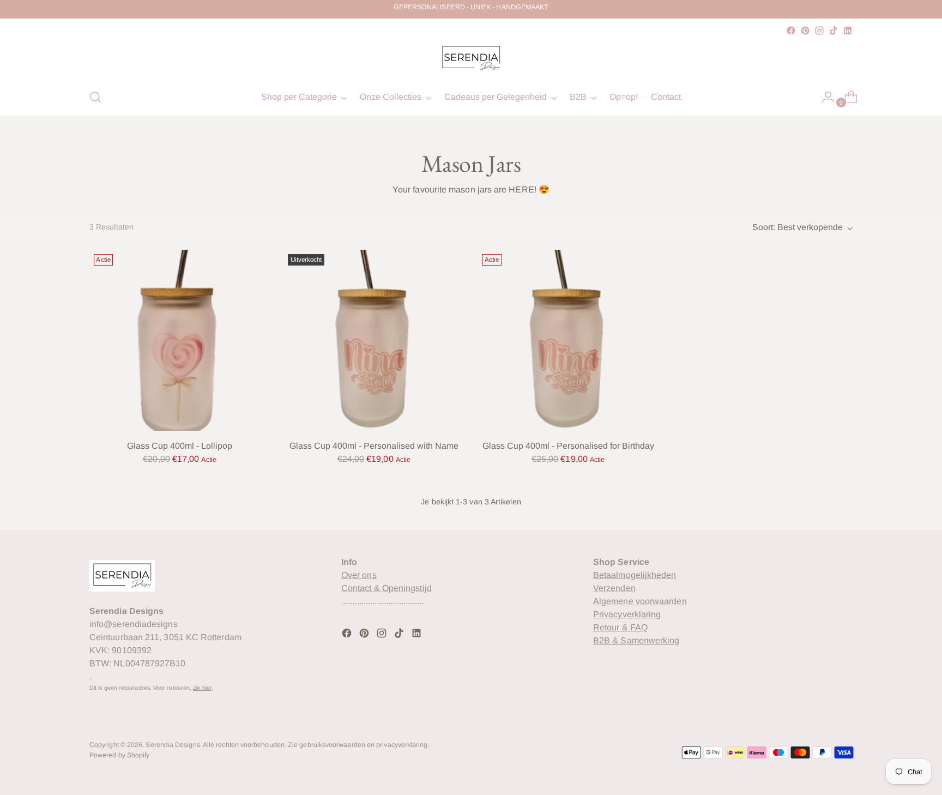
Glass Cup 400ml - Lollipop (179, 445)
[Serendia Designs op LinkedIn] (848, 30)
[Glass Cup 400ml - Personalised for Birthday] (568, 340)
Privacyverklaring (627, 614)
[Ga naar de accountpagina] (824, 97)
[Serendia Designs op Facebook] (791, 30)
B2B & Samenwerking (636, 640)
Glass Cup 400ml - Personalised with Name (373, 445)
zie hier (202, 687)
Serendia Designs (173, 745)
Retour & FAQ (620, 627)
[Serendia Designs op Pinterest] (805, 30)
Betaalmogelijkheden (635, 575)
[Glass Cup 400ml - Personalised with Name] (373, 340)
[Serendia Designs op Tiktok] (833, 30)
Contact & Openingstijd (386, 588)
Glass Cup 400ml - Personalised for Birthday (568, 445)
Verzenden (614, 588)
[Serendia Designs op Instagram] (819, 30)
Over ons (359, 575)
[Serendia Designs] (471, 58)
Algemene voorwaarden (640, 601)
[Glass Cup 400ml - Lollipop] (179, 340)
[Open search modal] (95, 97)
